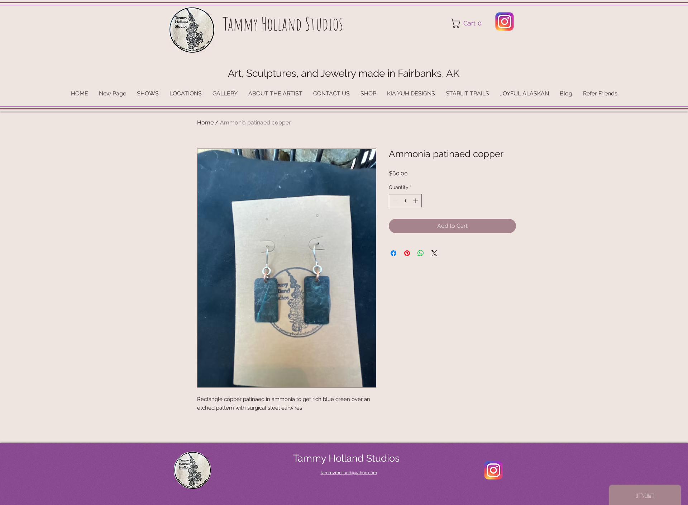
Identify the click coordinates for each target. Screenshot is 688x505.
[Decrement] (394, 200)
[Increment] (416, 200)
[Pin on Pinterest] (407, 253)
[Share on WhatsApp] (420, 253)
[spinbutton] (405, 200)
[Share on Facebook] (393, 253)
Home (205, 122)
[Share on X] (434, 253)
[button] (468, 23)
